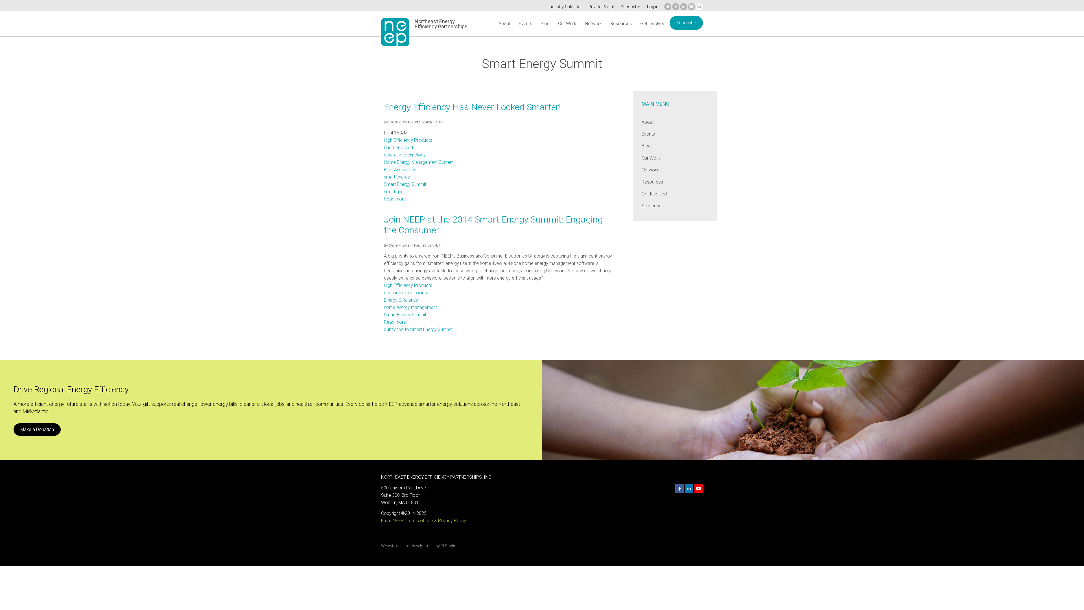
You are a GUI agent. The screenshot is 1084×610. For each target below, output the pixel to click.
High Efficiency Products (408, 140)
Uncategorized (398, 147)
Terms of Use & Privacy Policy (436, 520)
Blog (545, 23)
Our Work (567, 23)
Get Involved (652, 23)
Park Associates (400, 169)
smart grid (394, 191)
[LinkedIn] (683, 6)
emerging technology (405, 155)
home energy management (410, 307)
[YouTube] (691, 6)
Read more (395, 199)
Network (593, 23)
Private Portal (601, 6)
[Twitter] (667, 6)
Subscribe (630, 6)
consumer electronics (405, 292)
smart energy (397, 177)
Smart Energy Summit (405, 184)
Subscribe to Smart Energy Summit (418, 329)
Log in (652, 6)
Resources (621, 23)
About (504, 23)
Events (525, 23)
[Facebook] (675, 6)
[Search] (699, 6)
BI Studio (448, 546)
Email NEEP (392, 520)
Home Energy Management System (419, 162)
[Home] (395, 32)
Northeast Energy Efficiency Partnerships (441, 24)
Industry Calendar (565, 6)
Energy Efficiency (401, 300)
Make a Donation (37, 429)
